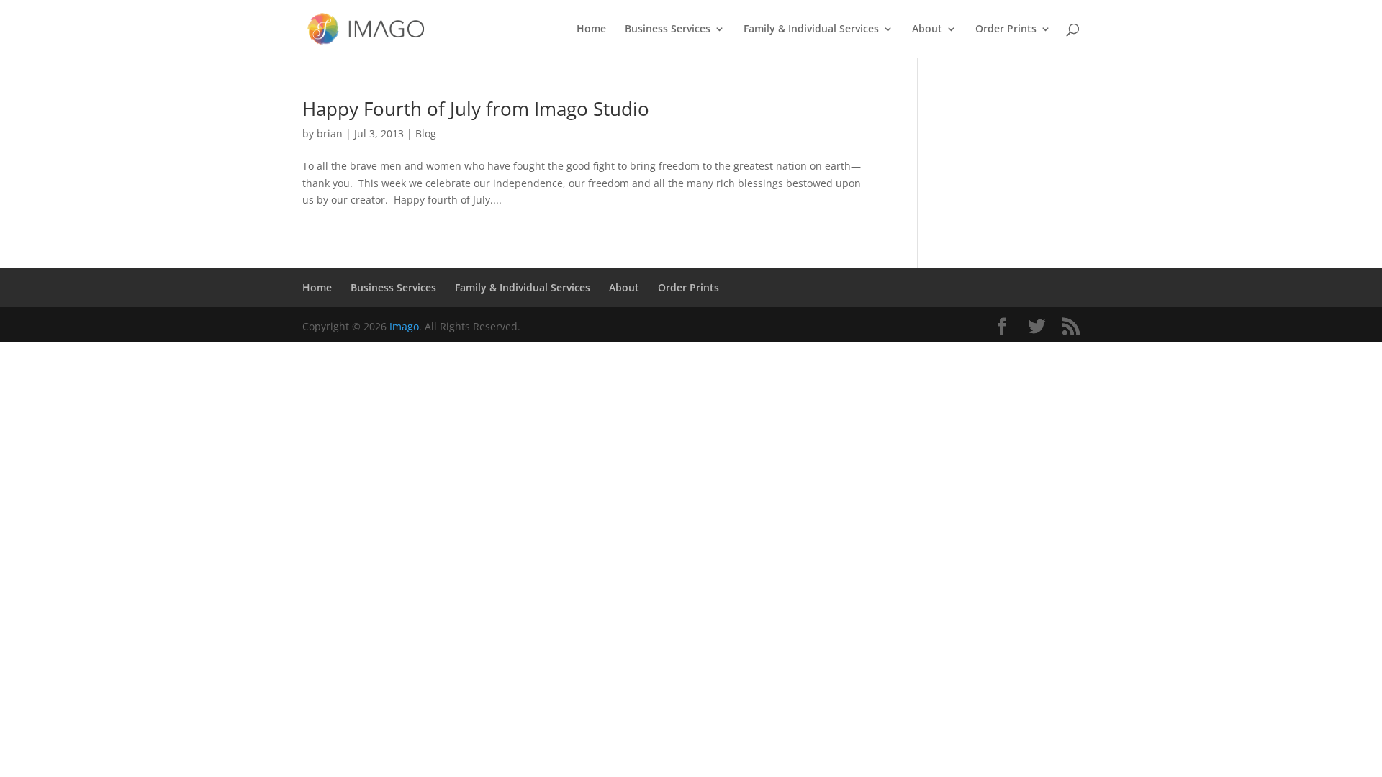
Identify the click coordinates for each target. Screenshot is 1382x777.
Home (591, 29)
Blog (425, 133)
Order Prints (1005, 29)
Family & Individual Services (811, 29)
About (927, 29)
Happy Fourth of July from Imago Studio (475, 109)
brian (330, 133)
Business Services (667, 29)
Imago (404, 326)
